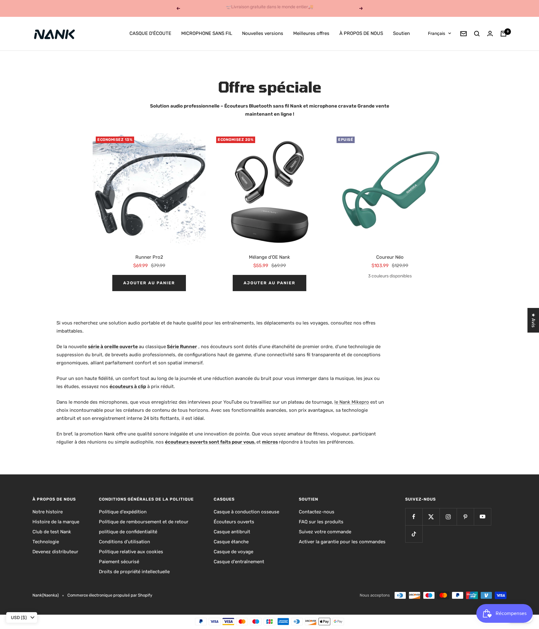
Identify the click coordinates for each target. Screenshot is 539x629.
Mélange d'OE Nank (269, 257)
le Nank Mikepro (351, 402)
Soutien (401, 33)
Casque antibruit (232, 532)
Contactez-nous (316, 512)
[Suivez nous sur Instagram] (448, 516)
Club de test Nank (51, 532)
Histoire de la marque (55, 522)
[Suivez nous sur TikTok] (413, 533)
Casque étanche (231, 542)
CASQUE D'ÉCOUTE (150, 33)
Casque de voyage (233, 552)
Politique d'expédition (123, 512)
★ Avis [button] (533, 320)
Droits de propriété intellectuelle (134, 571)
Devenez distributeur (55, 552)
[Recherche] (477, 33)
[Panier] (503, 33)
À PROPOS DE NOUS (361, 33)
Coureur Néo (390, 257)
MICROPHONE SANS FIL (206, 33)
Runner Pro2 (149, 257)
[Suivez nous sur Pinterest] (465, 516)
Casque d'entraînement (239, 561)
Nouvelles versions (262, 33)
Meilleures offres (311, 33)
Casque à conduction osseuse (246, 512)
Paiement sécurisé (119, 561)
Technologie (45, 542)
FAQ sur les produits (321, 522)
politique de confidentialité (128, 532)
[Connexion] (490, 33)
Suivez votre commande (325, 532)
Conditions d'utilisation (124, 542)
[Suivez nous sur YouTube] (482, 516)
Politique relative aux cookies (131, 552)
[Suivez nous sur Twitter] (430, 516)
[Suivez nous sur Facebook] (413, 516)
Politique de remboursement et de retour (143, 522)
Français (436, 33)
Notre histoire (47, 512)
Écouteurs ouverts (234, 522)
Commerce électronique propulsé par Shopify (109, 595)
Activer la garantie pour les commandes (342, 542)
